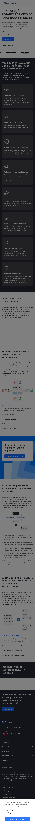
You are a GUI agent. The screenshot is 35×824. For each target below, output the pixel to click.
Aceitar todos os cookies (17, 819)
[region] (17, 811)
